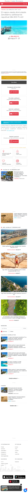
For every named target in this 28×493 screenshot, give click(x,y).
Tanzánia (16, 178)
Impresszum (3, 452)
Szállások (13, 1)
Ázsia (16, 448)
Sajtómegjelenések (4, 455)
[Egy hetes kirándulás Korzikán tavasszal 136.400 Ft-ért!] (14, 291)
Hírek (15, 217)
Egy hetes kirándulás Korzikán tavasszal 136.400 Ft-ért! (14, 294)
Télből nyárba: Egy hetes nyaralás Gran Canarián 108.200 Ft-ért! (14, 247)
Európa (16, 446)
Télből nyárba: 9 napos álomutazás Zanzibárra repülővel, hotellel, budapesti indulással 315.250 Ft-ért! (16, 346)
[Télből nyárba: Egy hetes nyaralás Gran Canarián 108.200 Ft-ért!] (14, 244)
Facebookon (6, 73)
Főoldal (2, 446)
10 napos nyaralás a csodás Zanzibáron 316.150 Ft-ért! (14, 362)
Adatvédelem (3, 450)
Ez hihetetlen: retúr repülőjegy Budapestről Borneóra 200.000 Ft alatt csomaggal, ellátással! (14, 317)
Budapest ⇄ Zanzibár (14, 87)
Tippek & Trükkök (4, 463)
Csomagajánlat (20, 1)
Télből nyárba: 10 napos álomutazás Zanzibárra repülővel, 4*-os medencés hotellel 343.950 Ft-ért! (17, 371)
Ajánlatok (8, 1)
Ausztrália (17, 454)
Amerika (16, 450)
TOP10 (2, 465)
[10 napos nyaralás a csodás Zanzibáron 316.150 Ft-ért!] (4, 366)
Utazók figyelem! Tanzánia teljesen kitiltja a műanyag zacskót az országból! (20, 215)
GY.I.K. (2, 461)
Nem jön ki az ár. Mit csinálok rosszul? (18, 147)
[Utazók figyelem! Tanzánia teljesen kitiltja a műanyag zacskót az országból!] (7, 222)
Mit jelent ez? (10, 130)
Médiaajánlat (3, 454)
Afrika (16, 452)
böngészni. (20, 78)
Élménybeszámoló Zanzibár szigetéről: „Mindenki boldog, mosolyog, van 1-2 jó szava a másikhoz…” (20, 174)
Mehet (24, 328)
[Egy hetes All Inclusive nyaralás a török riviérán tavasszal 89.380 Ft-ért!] (14, 268)
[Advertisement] (14, 55)
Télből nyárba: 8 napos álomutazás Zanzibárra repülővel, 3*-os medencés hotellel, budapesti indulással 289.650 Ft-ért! (17, 354)
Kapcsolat (17, 461)
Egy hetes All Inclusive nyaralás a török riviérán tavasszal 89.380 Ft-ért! (14, 270)
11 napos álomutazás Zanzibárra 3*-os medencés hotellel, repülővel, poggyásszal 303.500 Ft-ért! (17, 338)
